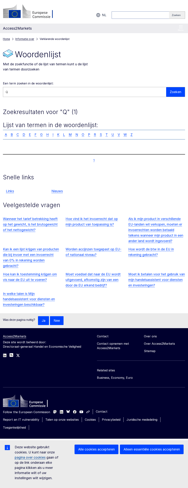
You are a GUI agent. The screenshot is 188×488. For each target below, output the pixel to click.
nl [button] (104, 15)
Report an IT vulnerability (21, 419)
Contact (101, 411)
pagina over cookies (30, 457)
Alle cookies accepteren (96, 449)
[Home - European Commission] (29, 402)
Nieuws (57, 191)
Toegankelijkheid (14, 427)
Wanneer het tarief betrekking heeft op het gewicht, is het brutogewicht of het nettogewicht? (30, 224)
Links (10, 191)
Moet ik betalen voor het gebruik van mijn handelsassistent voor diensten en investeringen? (156, 279)
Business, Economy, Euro (115, 377)
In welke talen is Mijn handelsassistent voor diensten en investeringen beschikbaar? (29, 299)
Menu (181, 30)
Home (6, 38)
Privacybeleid (111, 419)
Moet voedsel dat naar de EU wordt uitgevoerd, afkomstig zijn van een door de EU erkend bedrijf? (93, 279)
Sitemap (150, 351)
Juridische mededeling (141, 419)
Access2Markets (14, 336)
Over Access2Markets (159, 343)
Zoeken (175, 92)
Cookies (90, 419)
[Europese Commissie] (32, 11)
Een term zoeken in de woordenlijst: (28, 83)
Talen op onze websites (62, 419)
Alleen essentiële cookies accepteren (152, 449)
